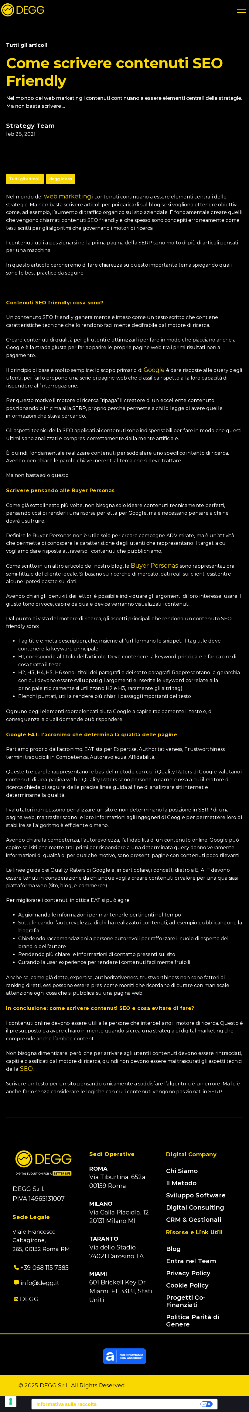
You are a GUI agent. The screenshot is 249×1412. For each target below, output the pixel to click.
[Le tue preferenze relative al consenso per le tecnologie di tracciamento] (10, 1401)
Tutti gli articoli (25, 179)
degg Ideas (60, 179)
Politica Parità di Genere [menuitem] (192, 1320)
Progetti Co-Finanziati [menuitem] (186, 1301)
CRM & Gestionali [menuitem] (193, 1219)
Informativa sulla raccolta (66, 1404)
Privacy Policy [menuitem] (188, 1273)
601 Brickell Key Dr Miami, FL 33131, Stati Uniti (120, 1291)
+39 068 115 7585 (44, 1267)
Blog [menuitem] (173, 1249)
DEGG (29, 1299)
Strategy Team (30, 125)
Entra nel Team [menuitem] (191, 1261)
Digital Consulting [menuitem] (195, 1207)
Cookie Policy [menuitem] (187, 1285)
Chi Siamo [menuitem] (182, 1171)
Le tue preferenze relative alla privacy (151, 1404)
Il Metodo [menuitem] (181, 1183)
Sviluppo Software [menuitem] (196, 1195)
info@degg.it (39, 1283)
